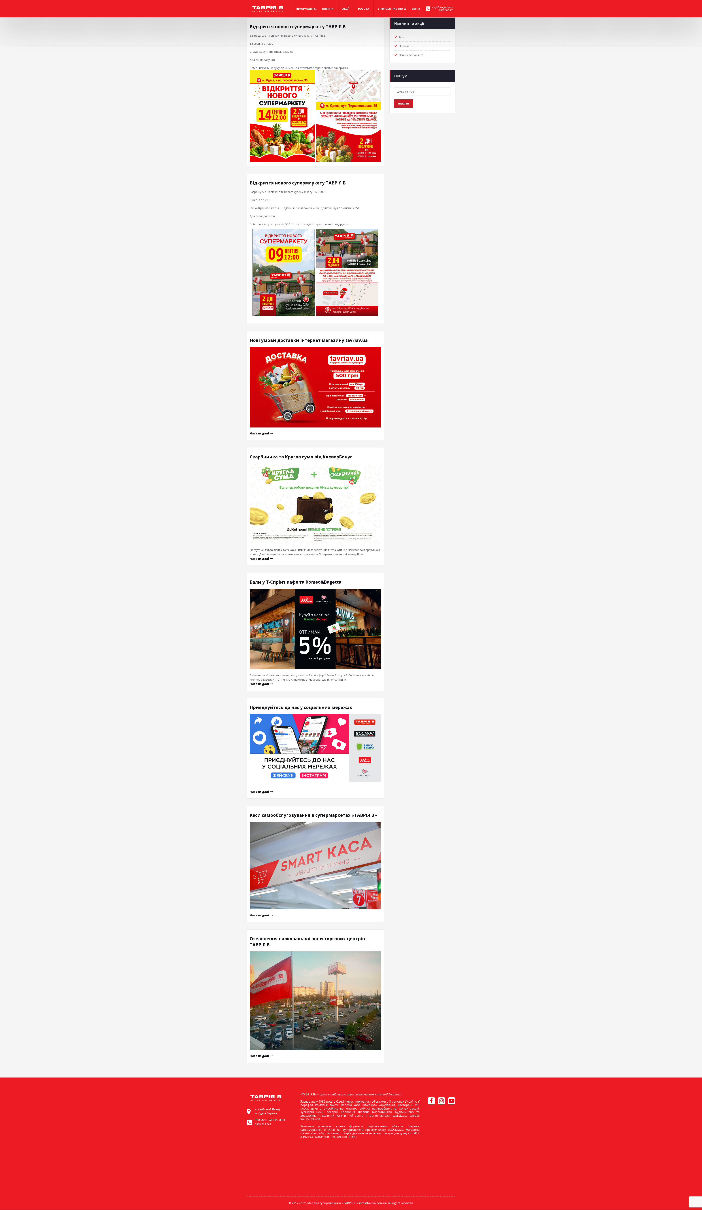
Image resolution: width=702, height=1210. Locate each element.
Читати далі (259, 433)
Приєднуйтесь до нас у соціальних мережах (301, 707)
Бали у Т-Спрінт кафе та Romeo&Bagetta (295, 582)
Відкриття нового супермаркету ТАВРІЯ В (298, 26)
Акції (345, 8)
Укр (414, 8)
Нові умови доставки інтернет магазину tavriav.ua (309, 340)
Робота (363, 8)
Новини (327, 8)
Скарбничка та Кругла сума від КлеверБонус (301, 457)
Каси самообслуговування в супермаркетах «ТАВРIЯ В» (313, 815)
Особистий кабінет (411, 55)
